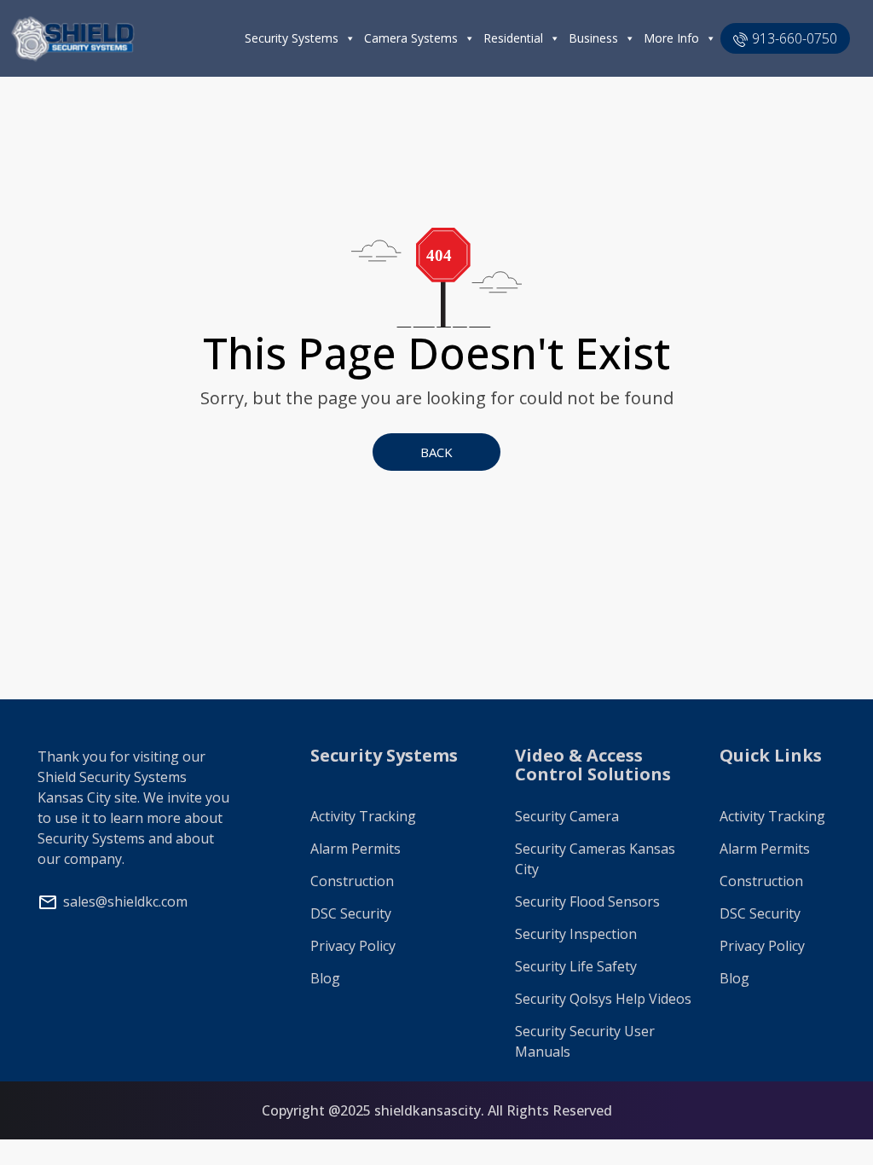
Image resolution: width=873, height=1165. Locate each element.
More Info (671, 38)
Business (593, 38)
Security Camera (567, 816)
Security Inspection (576, 933)
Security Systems (291, 38)
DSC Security (350, 913)
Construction (352, 881)
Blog (325, 978)
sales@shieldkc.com (125, 901)
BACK (436, 452)
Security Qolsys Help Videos (603, 998)
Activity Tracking (363, 816)
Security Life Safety (576, 966)
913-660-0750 (794, 38)
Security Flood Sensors (587, 901)
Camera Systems (411, 38)
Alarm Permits (355, 848)
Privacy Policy (353, 945)
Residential (513, 38)
